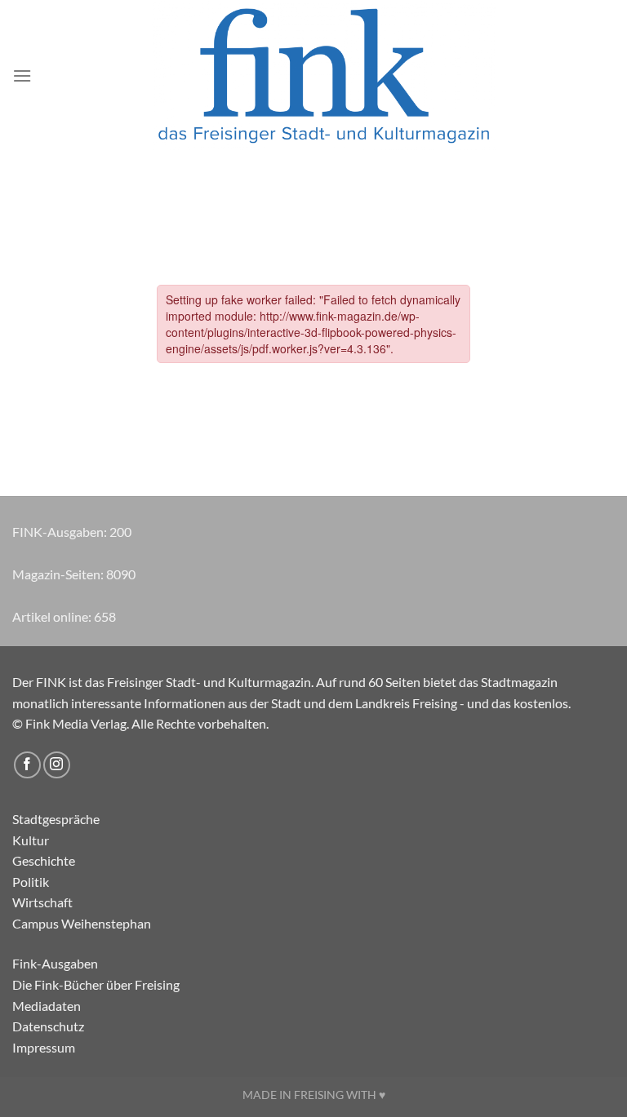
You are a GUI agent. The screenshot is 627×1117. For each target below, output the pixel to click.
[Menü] (22, 75)
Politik (30, 881)
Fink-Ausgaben (55, 963)
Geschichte (43, 860)
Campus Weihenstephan (81, 923)
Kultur (30, 840)
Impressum (43, 1047)
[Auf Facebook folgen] (27, 764)
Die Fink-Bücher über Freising (96, 984)
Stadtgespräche (56, 819)
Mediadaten (46, 1005)
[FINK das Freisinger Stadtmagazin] (323, 76)
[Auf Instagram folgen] (56, 764)
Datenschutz (48, 1026)
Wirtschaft (42, 902)
